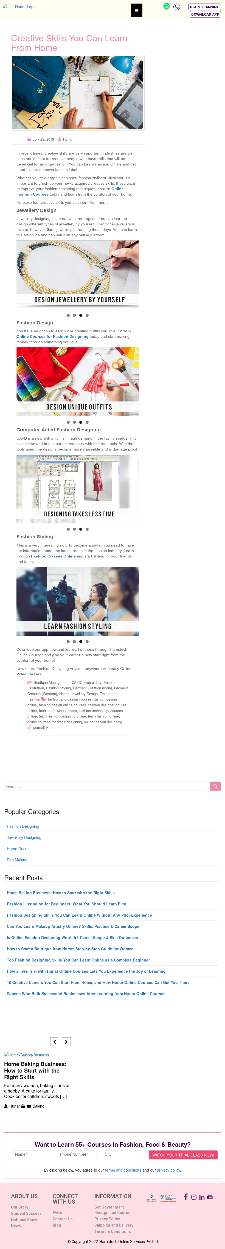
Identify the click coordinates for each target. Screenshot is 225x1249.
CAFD (76, 682)
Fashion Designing (23, 826)
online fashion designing (103, 721)
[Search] (215, 786)
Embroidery (92, 682)
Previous (23, 273)
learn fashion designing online (62, 716)
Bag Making (17, 859)
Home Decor (18, 848)
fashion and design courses (70, 699)
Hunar (67, 139)
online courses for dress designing (54, 721)
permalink (41, 727)
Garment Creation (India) (92, 687)
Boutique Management (51, 682)
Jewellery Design (84, 693)
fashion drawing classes (58, 710)
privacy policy (168, 1170)
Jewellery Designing (24, 837)
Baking (38, 1106)
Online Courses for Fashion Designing (52, 336)
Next (132, 273)
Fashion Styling (58, 687)
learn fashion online (103, 716)
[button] (204, 7)
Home (64, 693)
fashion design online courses (62, 704)
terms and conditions (123, 1170)
